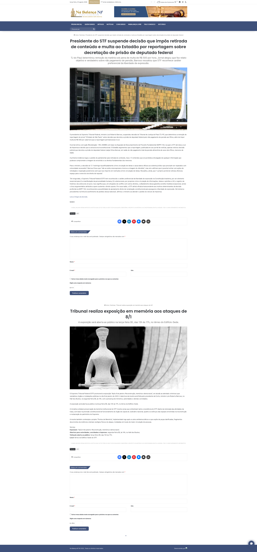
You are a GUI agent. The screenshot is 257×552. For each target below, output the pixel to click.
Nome (72, 262)
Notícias (110, 24)
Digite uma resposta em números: (80, 283)
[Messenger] (139, 221)
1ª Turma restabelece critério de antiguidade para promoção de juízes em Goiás (126, 2)
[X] (124, 221)
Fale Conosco (149, 24)
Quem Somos (90, 24)
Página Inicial (76, 24)
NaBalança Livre (134, 24)
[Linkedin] (129, 221)
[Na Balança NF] (86, 12)
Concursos (120, 24)
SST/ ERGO (162, 24)
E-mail (72, 270)
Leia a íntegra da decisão (78, 197)
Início (77, 35)
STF (78, 213)
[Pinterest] (134, 221)
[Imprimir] (148, 221)
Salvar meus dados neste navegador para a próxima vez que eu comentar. (95, 279)
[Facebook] (119, 221)
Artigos (100, 24)
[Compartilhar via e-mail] (144, 221)
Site (132, 270)
